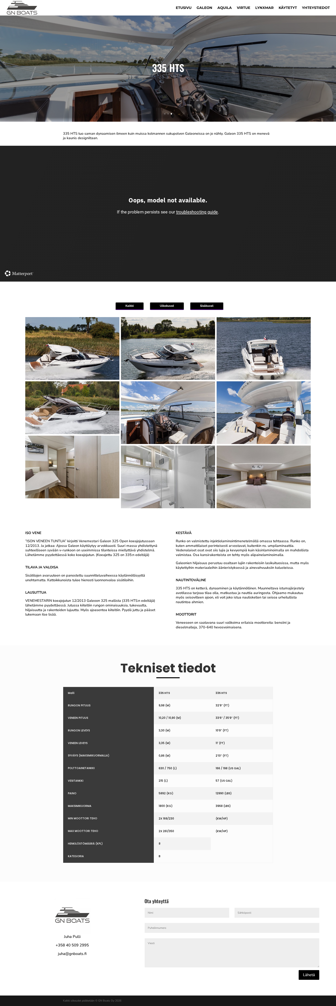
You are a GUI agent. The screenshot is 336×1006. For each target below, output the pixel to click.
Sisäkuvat (207, 306)
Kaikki (129, 306)
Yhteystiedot (316, 8)
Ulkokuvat (167, 306)
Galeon (204, 8)
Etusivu (184, 8)
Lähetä (309, 974)
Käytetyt (288, 8)
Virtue (243, 8)
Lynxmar (264, 8)
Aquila (224, 8)
